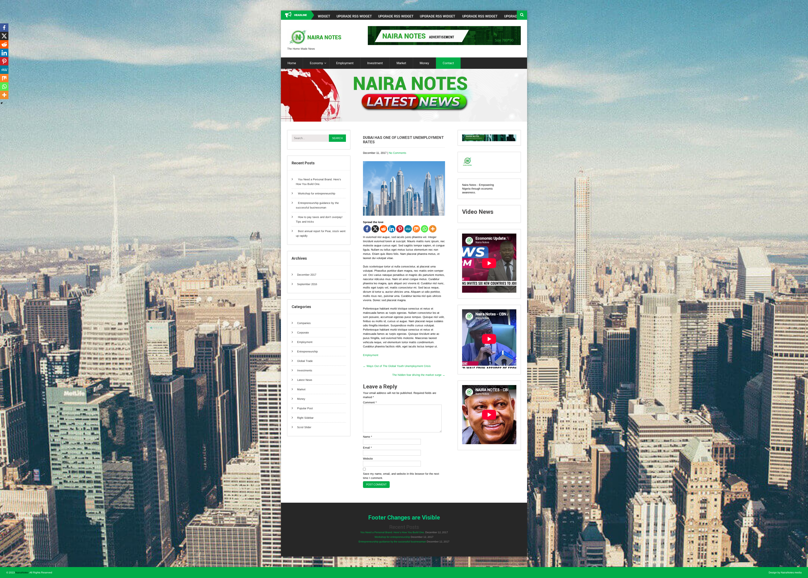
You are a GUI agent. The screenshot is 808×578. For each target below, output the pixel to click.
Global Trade (305, 361)
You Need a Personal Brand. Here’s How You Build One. (392, 532)
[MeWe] (408, 229)
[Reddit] (383, 229)
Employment (345, 63)
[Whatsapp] (424, 229)
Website (368, 458)
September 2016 (307, 284)
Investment (375, 63)
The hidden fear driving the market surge (418, 374)
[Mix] (416, 229)
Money (424, 63)
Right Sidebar (305, 417)
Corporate (303, 332)
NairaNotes (21, 572)
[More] (432, 229)
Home (292, 63)
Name (367, 436)
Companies (304, 323)
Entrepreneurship (307, 351)
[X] (375, 229)
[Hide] (1, 103)
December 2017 (306, 274)
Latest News (304, 379)
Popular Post (305, 408)
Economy (316, 63)
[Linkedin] (391, 229)
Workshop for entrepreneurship (316, 193)
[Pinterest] (400, 229)
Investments (304, 370)
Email (367, 447)
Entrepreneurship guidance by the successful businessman (392, 541)
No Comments (397, 152)
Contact (448, 63)
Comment (370, 402)
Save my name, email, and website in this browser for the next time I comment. (401, 476)
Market (401, 63)
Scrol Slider (304, 427)
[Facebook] (367, 229)
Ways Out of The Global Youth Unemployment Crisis (397, 366)
